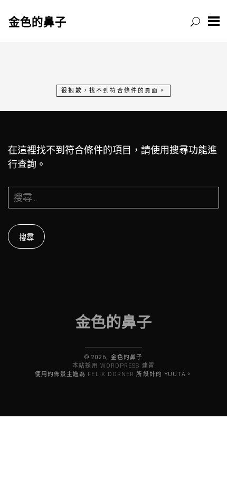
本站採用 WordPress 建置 (113, 365)
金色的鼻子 (37, 21)
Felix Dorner (111, 374)
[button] (214, 21)
